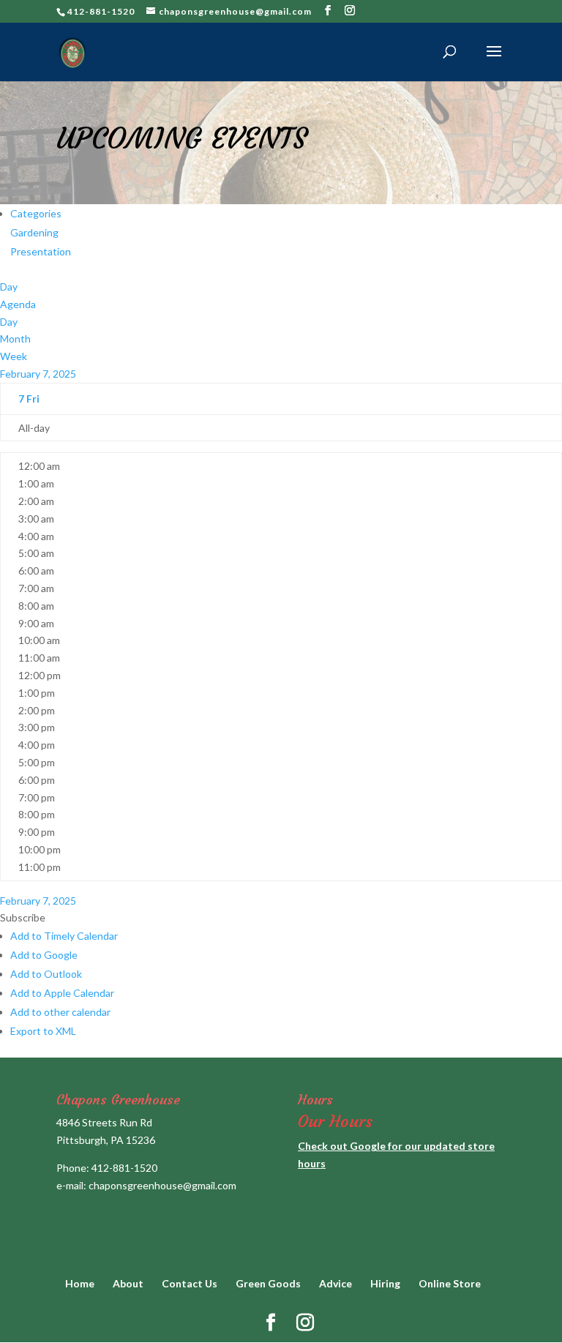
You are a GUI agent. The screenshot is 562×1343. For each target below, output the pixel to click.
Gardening (34, 232)
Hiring (385, 1283)
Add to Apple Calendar (62, 993)
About (128, 1283)
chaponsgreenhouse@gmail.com (162, 1185)
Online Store (450, 1283)
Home (79, 1283)
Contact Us (189, 1283)
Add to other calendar (60, 1012)
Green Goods (268, 1283)
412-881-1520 (124, 1167)
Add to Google (44, 955)
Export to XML (43, 1031)
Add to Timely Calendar (64, 935)
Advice (335, 1283)
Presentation (40, 251)
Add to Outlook (46, 974)
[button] (22, 917)
